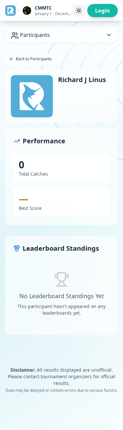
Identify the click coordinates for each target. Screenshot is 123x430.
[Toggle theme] (79, 10)
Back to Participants (34, 59)
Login (102, 10)
